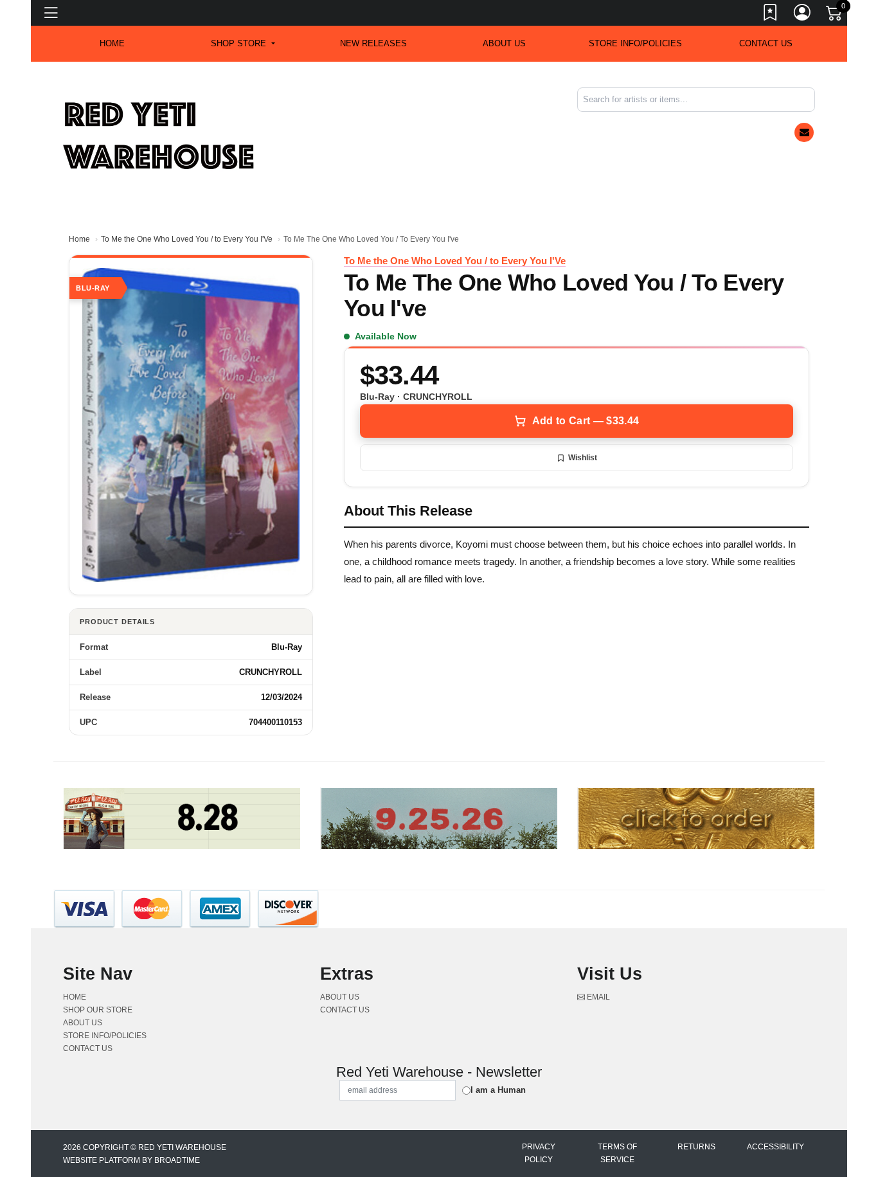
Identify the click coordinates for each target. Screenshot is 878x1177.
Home (79, 239)
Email (597, 997)
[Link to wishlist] (771, 15)
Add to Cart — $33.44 (585, 420)
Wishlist (582, 457)
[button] (243, 43)
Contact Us (766, 43)
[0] (835, 15)
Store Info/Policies (635, 43)
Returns (696, 1146)
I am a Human (498, 1090)
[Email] (804, 132)
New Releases (373, 43)
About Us (504, 43)
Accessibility (775, 1146)
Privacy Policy (538, 1153)
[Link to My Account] (803, 15)
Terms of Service (617, 1153)
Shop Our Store (97, 1009)
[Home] (159, 135)
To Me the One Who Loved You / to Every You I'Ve (187, 239)
